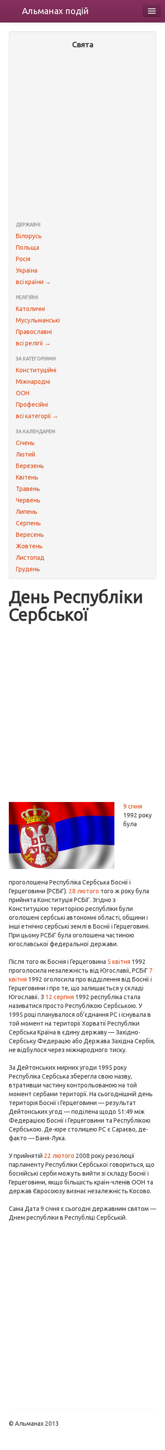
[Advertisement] (82, 136)
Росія (23, 258)
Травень (28, 488)
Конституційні (36, 370)
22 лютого (59, 1155)
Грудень (28, 569)
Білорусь (29, 236)
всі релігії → (33, 343)
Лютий (25, 454)
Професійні (32, 404)
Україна (26, 270)
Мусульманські (38, 320)
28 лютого (84, 891)
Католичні (30, 308)
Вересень (30, 534)
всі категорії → (37, 416)
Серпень (28, 523)
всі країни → (33, 281)
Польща (27, 247)
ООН (22, 393)
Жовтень (29, 546)
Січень (25, 442)
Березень (30, 465)
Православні (34, 331)
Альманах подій (55, 11)
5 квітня (118, 961)
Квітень (27, 477)
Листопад (30, 557)
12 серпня (59, 996)
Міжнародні (33, 381)
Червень (28, 500)
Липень (26, 511)
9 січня (132, 806)
